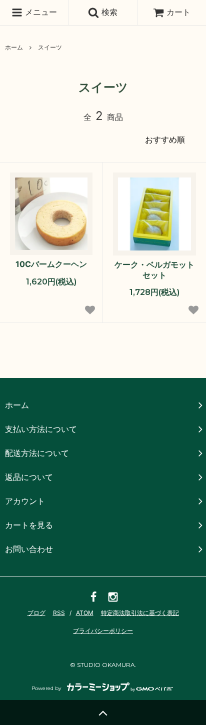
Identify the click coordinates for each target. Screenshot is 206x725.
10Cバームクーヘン (51, 264)
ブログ (37, 612)
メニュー (39, 12)
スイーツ (50, 47)
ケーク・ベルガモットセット (154, 270)
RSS (59, 612)
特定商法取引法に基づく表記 (140, 612)
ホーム (14, 47)
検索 (108, 12)
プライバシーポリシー (103, 630)
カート (178, 12)
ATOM (85, 612)
